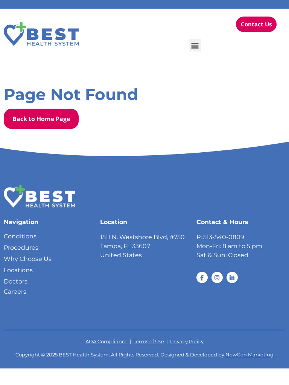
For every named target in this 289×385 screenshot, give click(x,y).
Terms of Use (149, 341)
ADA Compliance (106, 341)
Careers (15, 291)
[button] (195, 45)
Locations (18, 270)
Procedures (21, 247)
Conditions (20, 236)
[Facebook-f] (202, 277)
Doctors (15, 281)
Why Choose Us (28, 258)
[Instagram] (217, 277)
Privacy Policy (187, 341)
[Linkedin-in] (232, 277)
